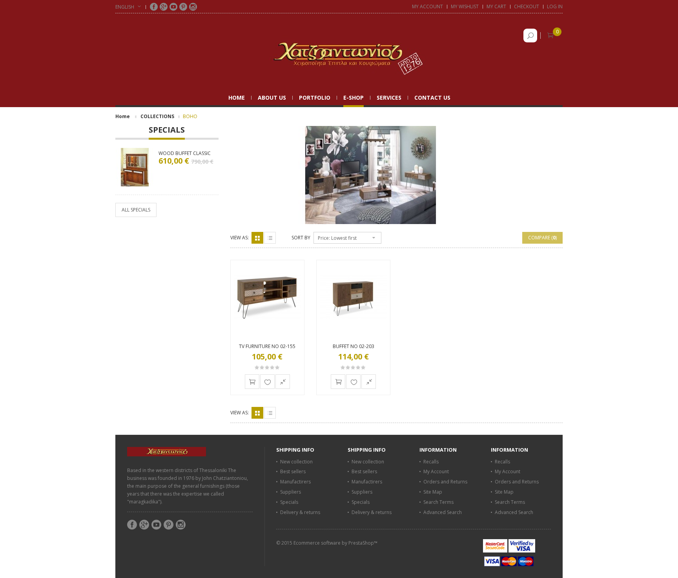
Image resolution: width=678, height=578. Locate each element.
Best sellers (293, 471)
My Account (427, 6)
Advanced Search (442, 512)
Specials (167, 130)
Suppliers (290, 492)
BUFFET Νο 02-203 (353, 346)
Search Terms (438, 502)
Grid (257, 238)
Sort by (301, 237)
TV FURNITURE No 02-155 (267, 346)
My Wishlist (465, 6)
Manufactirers (295, 481)
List (270, 238)
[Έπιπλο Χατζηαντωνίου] (339, 54)
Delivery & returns (300, 512)
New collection (296, 461)
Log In (555, 6)
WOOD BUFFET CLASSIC (185, 153)
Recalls (431, 461)
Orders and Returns (445, 481)
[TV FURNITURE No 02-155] (267, 297)
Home (122, 116)
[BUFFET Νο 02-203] (353, 297)
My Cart (496, 6)
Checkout (526, 6)
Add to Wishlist (267, 381)
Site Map (432, 492)
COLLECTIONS (157, 116)
